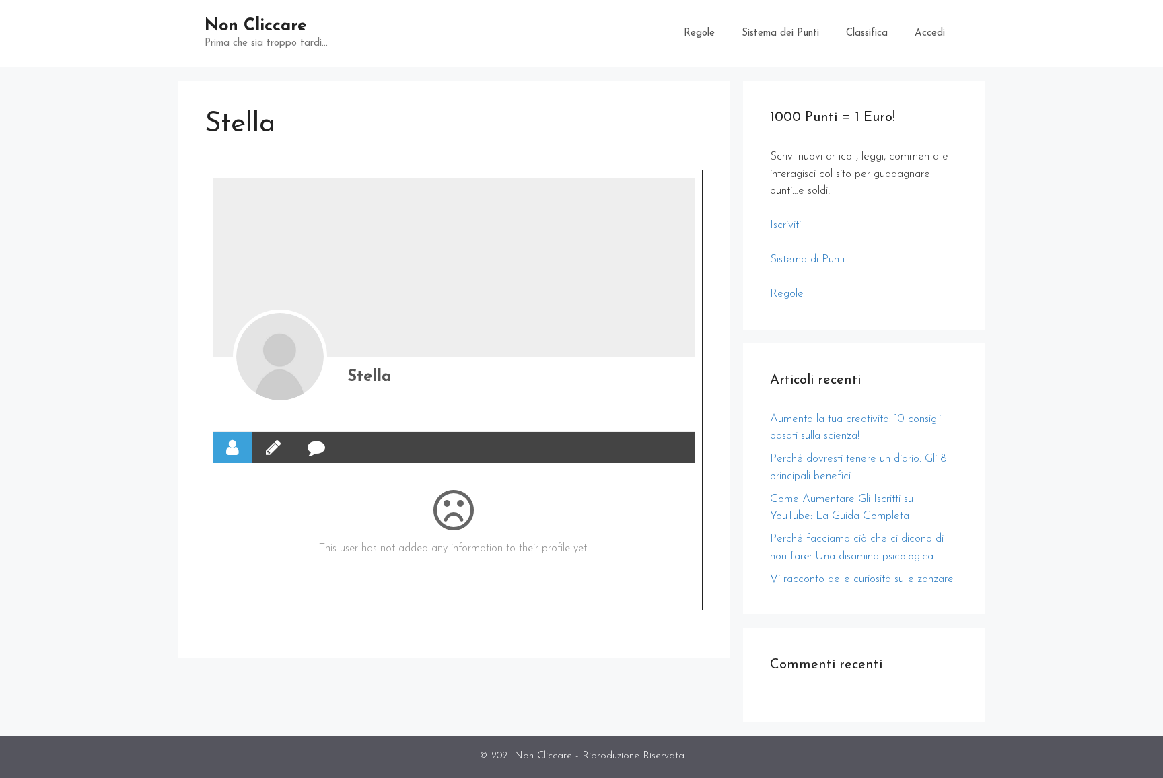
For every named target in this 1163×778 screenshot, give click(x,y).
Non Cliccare (256, 25)
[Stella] (280, 357)
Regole (699, 33)
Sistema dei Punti (780, 33)
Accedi (930, 33)
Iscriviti (785, 225)
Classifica (867, 33)
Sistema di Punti (807, 259)
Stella (369, 377)
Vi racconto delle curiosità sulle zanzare (862, 579)
